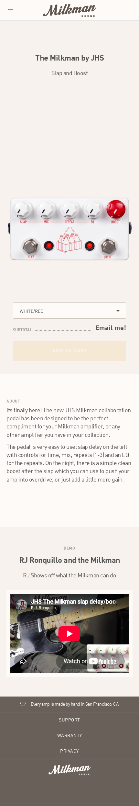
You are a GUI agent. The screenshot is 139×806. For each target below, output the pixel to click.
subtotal (22, 330)
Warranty (69, 735)
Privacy (69, 751)
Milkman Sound (69, 10)
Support (69, 720)
